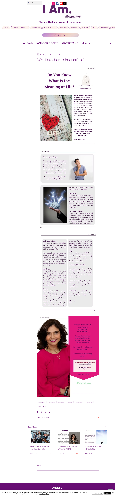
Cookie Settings (98, 493)
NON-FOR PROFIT (47, 43)
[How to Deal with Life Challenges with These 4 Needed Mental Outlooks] (40, 437)
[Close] (113, 493)
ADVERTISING (69, 43)
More (85, 43)
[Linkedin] (50, 3)
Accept (108, 493)
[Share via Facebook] (37, 412)
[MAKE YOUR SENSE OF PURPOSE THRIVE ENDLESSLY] (95, 437)
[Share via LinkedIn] (45, 412)
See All (105, 427)
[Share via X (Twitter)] (41, 412)
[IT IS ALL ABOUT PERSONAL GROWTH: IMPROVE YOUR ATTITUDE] (68, 437)
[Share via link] (50, 412)
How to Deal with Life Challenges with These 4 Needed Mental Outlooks (39, 448)
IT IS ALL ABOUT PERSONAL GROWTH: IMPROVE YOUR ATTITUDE (67, 448)
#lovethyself (89, 402)
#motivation (61, 402)
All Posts (28, 43)
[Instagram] (53, 3)
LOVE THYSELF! (41, 406)
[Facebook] (57, 3)
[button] (110, 43)
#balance (69, 402)
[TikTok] (65, 3)
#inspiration (51, 402)
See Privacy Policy (44, 494)
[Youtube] (61, 3)
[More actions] (98, 55)
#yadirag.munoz (79, 402)
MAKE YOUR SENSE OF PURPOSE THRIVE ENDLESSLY (93, 448)
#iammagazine (41, 402)
